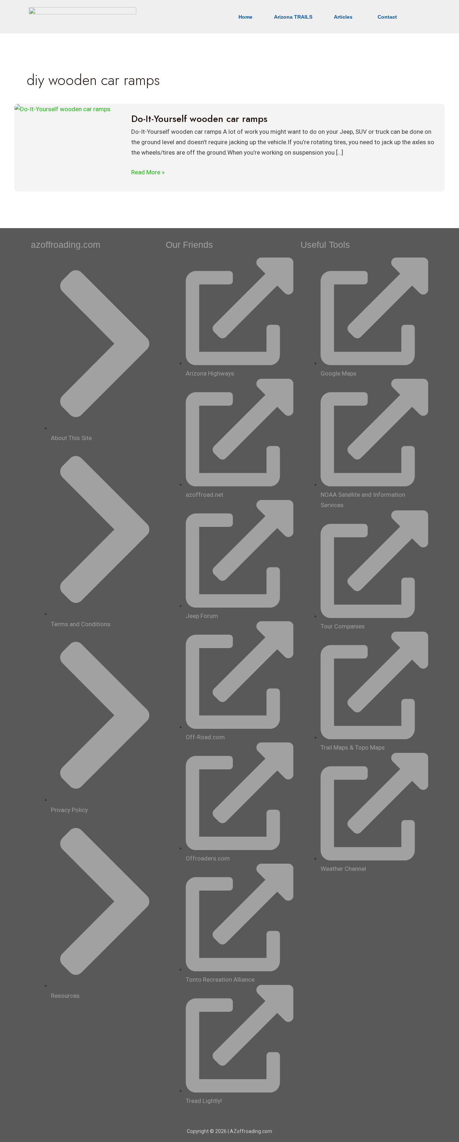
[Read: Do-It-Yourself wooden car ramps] (62, 108)
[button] (344, 17)
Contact (387, 17)
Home (245, 17)
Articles (343, 17)
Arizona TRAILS (293, 17)
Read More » (148, 171)
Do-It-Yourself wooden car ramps (199, 119)
